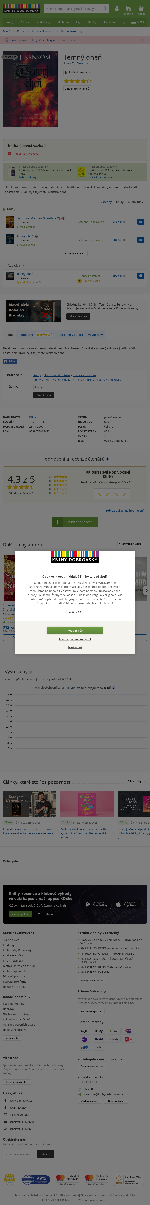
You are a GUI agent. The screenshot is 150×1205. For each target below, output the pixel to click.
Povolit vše (75, 630)
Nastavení (75, 647)
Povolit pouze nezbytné (75, 639)
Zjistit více (75, 611)
